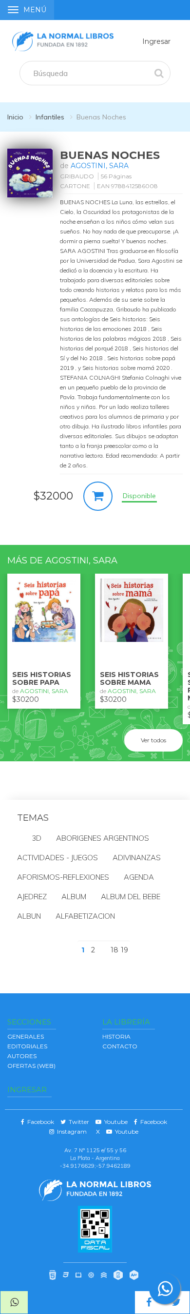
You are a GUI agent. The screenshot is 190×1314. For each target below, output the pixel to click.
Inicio (15, 117)
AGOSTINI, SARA (100, 165)
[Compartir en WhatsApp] (14, 1302)
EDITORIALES (27, 1046)
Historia (116, 1036)
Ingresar (156, 41)
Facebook (39, 1121)
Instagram (70, 1131)
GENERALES (25, 1036)
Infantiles (50, 117)
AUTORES (22, 1056)
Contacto (119, 1046)
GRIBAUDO (77, 176)
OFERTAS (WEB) (31, 1065)
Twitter (77, 1121)
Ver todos (153, 740)
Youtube (114, 1121)
